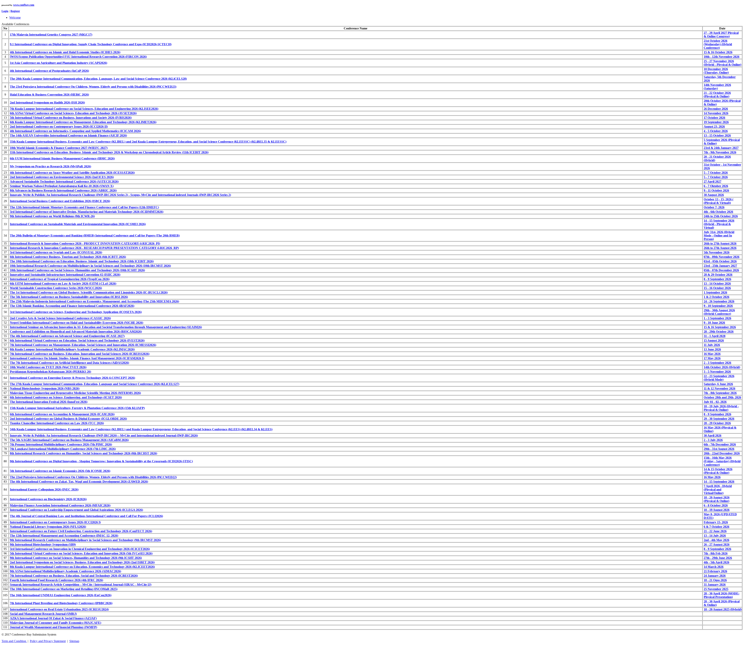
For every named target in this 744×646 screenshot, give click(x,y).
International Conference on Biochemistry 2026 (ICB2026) (48, 499)
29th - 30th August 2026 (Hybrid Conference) (719, 312)
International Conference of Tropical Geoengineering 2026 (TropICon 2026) (59, 279)
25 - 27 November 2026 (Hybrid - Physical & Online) (722, 62)
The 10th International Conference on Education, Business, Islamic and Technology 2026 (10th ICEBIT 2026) (82, 261)
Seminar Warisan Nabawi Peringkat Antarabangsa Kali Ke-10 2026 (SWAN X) (62, 186)
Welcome (15, 17)
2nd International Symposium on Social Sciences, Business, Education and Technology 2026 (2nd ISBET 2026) (82, 562)
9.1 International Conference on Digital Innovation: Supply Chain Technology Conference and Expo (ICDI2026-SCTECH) (90, 44)
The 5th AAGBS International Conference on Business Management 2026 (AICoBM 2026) (69, 440)
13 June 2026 (712, 349)
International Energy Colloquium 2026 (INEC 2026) (44, 489)
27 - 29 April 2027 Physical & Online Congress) (721, 34)
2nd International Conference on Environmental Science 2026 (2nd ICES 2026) (62, 177)
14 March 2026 (713, 566)
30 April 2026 (712, 435)
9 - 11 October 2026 (716, 190)
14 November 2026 (716, 113)
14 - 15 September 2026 (719, 481)
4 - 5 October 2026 (716, 131)
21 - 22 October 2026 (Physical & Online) (717, 94)
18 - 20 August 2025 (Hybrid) (723, 609)
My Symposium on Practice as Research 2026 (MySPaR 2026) (50, 166)
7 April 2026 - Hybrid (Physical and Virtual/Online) (718, 489)
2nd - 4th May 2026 (716, 540)
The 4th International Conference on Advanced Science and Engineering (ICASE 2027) (67, 336)
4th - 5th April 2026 (716, 562)
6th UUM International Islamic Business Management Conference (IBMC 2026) (62, 158)
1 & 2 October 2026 (716, 297)
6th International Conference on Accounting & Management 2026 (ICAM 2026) (62, 414)
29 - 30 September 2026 (719, 418)
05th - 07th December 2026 (721, 270)
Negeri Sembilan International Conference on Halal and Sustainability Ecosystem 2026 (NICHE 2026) (76, 322)
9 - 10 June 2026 (714, 322)
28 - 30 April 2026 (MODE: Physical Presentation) (721, 595)
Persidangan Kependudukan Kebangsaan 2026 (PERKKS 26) (50, 371)
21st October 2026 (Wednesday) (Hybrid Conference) (718, 44)
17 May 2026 (712, 358)
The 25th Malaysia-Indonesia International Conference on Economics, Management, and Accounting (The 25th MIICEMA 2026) (94, 301)
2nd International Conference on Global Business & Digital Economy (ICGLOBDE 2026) (68, 418)
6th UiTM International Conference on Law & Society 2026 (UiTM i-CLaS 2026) (63, 283)
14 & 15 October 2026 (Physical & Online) (718, 471)
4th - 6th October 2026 (718, 211)
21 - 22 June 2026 (715, 531)
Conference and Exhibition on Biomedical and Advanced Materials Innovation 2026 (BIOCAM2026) (76, 331)
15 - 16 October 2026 (717, 288)
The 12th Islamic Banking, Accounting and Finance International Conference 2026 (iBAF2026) (72, 305)
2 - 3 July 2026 (713, 440)
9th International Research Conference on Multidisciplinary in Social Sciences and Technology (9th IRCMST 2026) (85, 540)
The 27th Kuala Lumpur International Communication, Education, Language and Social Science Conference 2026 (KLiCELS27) (94, 384)
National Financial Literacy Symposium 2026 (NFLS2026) (48, 526)
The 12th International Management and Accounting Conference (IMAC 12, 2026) (64, 535)
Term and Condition (14, 641)
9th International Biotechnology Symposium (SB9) (43, 544)
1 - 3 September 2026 (717, 318)
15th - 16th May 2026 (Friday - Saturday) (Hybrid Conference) (722, 461)
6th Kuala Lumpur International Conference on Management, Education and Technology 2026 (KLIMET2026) (83, 122)
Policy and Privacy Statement (48, 641)
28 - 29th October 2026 (719, 331)
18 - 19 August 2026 (716, 509)
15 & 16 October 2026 (718, 52)
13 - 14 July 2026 (715, 535)
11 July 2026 (712, 345)
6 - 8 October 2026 (716, 505)
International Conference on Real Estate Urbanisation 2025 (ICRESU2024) (59, 609)
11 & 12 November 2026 (719, 388)
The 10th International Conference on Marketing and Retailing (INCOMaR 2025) (63, 589)
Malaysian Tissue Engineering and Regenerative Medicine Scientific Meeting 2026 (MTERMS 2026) (75, 393)
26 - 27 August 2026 (716, 544)
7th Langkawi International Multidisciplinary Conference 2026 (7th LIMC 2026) (63, 448)
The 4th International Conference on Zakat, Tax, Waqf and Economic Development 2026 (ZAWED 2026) (79, 481)
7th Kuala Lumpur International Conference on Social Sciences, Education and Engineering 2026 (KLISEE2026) (84, 108)
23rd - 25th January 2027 (720, 265)
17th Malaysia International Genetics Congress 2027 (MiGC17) (51, 34)
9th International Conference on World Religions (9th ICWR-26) (52, 216)
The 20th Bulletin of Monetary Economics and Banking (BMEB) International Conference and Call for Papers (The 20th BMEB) (95, 235)
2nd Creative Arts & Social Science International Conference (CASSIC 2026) (60, 318)
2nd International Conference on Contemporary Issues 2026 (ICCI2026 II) (59, 126)
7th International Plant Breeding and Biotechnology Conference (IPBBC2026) (61, 603)
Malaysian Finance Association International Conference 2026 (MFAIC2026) (60, 505)
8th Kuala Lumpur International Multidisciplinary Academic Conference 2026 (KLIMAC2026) (72, 349)
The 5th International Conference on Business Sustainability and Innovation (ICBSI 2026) (69, 297)
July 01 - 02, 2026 (715, 401)
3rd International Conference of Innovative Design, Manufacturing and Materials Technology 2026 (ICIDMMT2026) (86, 211)
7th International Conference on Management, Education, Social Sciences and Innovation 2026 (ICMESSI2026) (83, 345)
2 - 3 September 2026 (717, 362)
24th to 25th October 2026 (721, 216)
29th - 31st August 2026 (719, 448)
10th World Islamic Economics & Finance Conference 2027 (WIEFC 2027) (59, 147)
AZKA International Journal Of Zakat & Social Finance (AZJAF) (53, 618)
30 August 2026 (714, 194)
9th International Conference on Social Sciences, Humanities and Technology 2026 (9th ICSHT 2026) (76, 557)
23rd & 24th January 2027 (721, 147)
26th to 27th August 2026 (720, 243)
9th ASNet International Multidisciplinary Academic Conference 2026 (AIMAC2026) (65, 571)
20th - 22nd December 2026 (722, 453)
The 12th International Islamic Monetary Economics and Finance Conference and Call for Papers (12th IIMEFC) (84, 207)
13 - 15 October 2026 (717, 135)
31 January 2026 (715, 584)
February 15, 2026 (716, 522)
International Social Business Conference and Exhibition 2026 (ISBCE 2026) (60, 201)
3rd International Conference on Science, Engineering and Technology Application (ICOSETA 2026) (76, 312)
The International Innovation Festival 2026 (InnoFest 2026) (48, 401)
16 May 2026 (712, 353)
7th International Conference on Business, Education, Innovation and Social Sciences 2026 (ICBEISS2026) (79, 353)
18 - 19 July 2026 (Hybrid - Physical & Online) (721, 408)
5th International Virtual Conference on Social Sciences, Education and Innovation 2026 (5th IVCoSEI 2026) (81, 553)
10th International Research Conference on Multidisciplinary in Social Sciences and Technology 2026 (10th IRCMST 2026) (90, 265)
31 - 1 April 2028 (714, 336)
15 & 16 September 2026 (720, 327)
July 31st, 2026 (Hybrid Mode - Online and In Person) (719, 235)
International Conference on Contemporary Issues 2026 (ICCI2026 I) (55, 522)
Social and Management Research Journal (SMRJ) (43, 613)
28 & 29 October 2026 (718, 274)
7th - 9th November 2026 (720, 152)
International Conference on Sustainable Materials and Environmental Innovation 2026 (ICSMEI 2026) (78, 224)
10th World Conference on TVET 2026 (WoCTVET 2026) (48, 367)
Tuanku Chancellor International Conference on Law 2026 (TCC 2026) (57, 423)
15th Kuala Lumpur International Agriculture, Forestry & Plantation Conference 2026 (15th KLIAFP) (77, 408)
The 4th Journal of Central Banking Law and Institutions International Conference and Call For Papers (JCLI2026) (86, 516)
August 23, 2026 (714, 126)
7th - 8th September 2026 (720, 393)
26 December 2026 (716, 108)
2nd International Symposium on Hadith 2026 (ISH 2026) (47, 102)
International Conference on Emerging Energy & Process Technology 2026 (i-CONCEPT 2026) (72, 377)
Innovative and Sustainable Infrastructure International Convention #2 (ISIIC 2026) (65, 274)
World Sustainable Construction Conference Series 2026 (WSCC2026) (56, 288)
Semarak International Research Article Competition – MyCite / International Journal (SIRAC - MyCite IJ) (80, 584)
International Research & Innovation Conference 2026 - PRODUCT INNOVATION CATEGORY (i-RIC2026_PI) (85, 243)
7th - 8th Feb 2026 (716, 553)
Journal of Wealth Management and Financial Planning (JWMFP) (53, 627)
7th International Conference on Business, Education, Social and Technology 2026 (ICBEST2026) (74, 575)
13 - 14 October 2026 (717, 283)
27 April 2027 (712, 181)
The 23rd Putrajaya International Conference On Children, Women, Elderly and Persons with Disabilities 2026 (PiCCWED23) (93, 86)
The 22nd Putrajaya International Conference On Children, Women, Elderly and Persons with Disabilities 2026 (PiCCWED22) (93, 477)
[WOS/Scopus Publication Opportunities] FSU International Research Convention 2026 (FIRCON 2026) (78, 56)
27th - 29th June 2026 (718, 557)
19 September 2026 (716, 122)
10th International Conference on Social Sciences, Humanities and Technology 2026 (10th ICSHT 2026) (77, 270)
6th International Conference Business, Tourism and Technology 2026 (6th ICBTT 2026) (68, 256)
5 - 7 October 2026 (716, 172)
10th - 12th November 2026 (721, 56)
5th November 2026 (716, 252)
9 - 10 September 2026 (718, 305)
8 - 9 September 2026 (717, 279)
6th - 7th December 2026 (720, 444)
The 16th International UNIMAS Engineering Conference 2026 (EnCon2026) (60, 595)
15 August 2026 (714, 340)
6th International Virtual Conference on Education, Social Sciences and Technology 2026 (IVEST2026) (77, 340)
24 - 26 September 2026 (719, 301)
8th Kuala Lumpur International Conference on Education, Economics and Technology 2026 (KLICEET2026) (82, 566)
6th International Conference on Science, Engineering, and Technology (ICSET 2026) (66, 397)
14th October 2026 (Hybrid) (722, 367)
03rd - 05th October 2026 (720, 261)
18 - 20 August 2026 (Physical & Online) (716, 499)
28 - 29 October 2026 (717, 423)
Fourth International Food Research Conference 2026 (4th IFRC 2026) (56, 580)
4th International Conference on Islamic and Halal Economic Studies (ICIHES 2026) (65, 52)
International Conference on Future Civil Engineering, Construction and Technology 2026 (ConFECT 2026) (81, 531)
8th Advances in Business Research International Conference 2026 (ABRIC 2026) (63, 190)
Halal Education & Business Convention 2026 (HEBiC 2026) (49, 94)
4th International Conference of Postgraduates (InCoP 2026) (49, 70)
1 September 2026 (715, 292)
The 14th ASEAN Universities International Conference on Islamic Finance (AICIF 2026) (68, 135)
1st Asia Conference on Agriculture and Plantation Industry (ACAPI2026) (58, 62)
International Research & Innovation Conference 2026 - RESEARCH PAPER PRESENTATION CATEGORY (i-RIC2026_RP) (94, 248)
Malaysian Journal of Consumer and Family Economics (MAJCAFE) (55, 622)
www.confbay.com (23, 4)
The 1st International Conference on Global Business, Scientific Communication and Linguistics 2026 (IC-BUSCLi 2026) (89, 292)
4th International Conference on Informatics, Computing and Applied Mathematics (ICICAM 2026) (75, 131)
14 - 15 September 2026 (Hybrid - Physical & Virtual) (719, 224)
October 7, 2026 (714, 207)
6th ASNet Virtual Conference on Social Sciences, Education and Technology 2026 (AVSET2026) (73, 113)
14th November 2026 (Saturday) (717, 86)
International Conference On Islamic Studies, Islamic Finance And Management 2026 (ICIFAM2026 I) (77, 358)
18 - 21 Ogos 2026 (715, 580)
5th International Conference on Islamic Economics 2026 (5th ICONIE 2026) (60, 471)
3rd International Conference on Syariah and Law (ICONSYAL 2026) (56, 252)
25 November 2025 (716, 589)
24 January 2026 (715, 575)
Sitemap (74, 641)
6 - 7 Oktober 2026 (716, 186)
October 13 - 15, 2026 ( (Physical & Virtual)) (718, 201)
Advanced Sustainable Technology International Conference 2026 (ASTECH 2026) (64, 181)
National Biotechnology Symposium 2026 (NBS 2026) (44, 388)
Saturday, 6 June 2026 (718, 384)
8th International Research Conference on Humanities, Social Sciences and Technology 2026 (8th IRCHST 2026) (83, 453)
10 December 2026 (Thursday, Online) (716, 70)
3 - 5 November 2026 (717, 371)
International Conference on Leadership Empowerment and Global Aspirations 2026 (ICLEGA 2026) (76, 509)
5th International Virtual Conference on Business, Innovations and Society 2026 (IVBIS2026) (71, 117)
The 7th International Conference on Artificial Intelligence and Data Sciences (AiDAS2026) (69, 362)
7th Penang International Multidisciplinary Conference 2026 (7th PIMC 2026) (61, 444)
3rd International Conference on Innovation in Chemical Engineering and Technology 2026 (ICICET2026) (80, 549)
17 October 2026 (714, 117)
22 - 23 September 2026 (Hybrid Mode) (719, 377)
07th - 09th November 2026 (721, 256)
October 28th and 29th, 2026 (722, 397)
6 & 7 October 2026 (716, 526)
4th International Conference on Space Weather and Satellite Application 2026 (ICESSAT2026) (72, 172)
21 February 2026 (715, 571)
